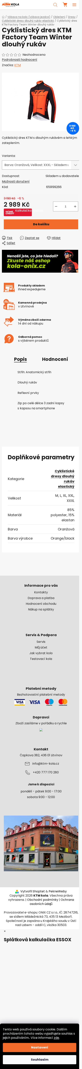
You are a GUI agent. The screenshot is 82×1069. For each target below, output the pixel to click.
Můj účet (41, 647)
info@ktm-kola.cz (45, 764)
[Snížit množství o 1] (56, 206)
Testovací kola (41, 659)
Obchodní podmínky (42, 900)
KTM (17, 65)
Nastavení (39, 1047)
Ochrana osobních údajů (52, 902)
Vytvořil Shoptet (32, 891)
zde (56, 1038)
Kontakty (41, 592)
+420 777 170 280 (46, 772)
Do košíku (41, 224)
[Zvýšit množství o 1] (75, 206)
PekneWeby (58, 891)
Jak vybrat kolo (41, 653)
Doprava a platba (41, 598)
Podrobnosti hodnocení (19, 60)
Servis (41, 642)
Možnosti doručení (16, 181)
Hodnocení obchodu (41, 604)
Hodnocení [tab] (55, 359)
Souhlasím (39, 1059)
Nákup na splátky (41, 609)
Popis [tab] (20, 359)
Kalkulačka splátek (23, 211)
